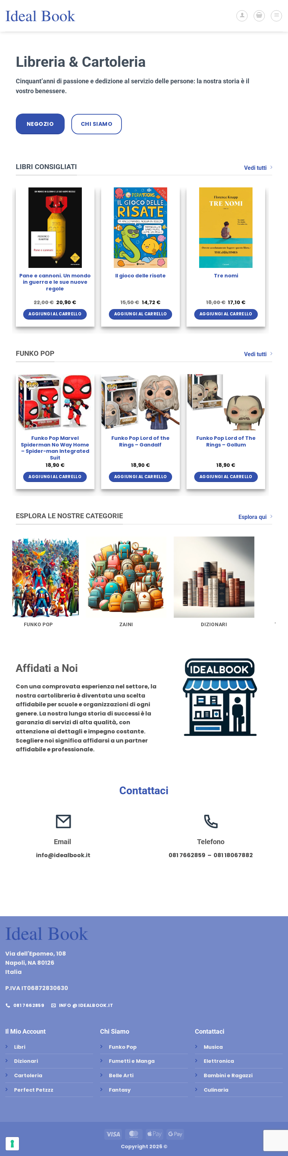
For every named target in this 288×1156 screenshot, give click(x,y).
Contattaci (144, 790)
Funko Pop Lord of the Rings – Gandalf (140, 441)
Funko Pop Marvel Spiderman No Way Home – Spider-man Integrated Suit (55, 448)
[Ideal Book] (40, 15)
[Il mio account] (242, 15)
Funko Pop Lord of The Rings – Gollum (226, 441)
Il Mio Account (25, 1031)
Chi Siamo (114, 1031)
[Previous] (16, 260)
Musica (213, 1047)
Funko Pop (123, 1047)
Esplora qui (252, 517)
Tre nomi (226, 275)
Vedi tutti (255, 168)
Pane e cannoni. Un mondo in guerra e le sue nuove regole (55, 282)
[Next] (265, 260)
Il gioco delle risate (140, 275)
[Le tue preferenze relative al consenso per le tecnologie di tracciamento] (12, 1143)
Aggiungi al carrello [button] (54, 314)
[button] (259, 15)
